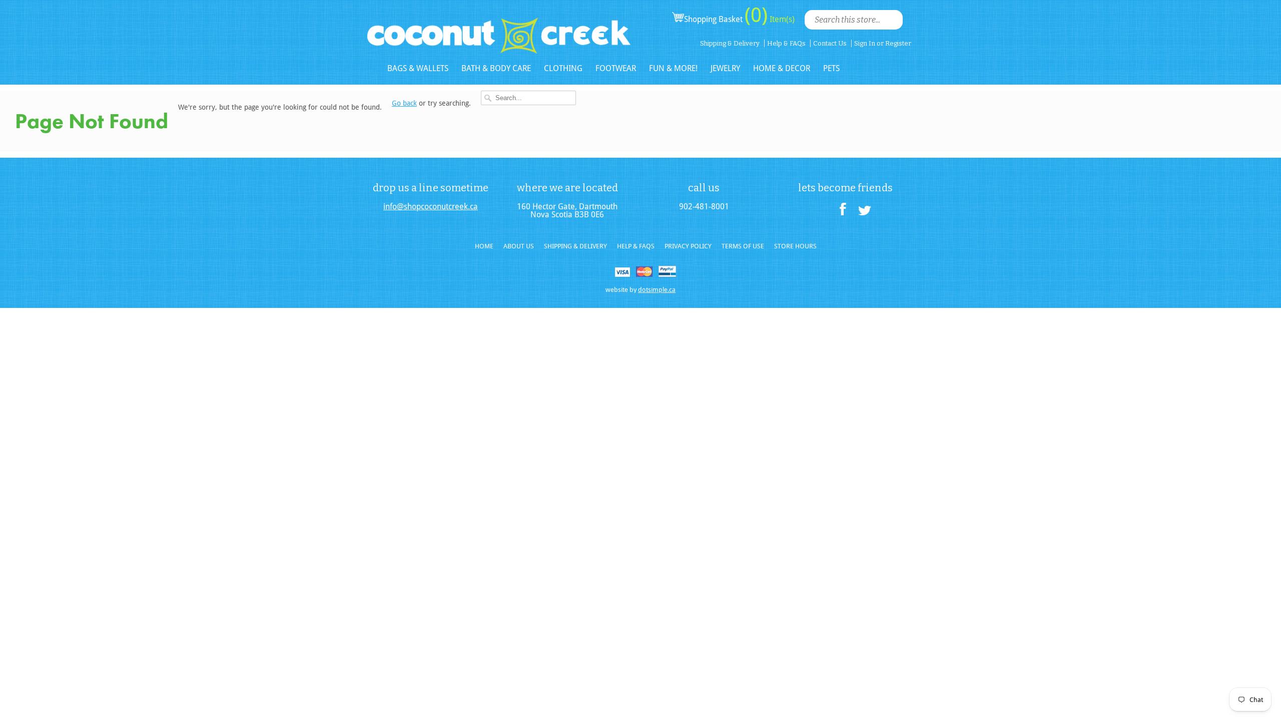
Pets (831, 68)
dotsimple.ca (657, 289)
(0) (756, 15)
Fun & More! (673, 68)
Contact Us (830, 43)
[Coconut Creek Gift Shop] (498, 27)
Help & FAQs (786, 43)
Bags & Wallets (417, 68)
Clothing (563, 68)
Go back (404, 103)
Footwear (615, 68)
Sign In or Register (882, 43)
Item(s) (781, 19)
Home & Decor (781, 68)
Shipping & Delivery (730, 43)
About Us (518, 246)
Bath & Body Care (496, 68)
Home (484, 246)
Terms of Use (743, 246)
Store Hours (795, 246)
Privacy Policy (688, 246)
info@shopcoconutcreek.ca (430, 207)
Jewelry (725, 68)
